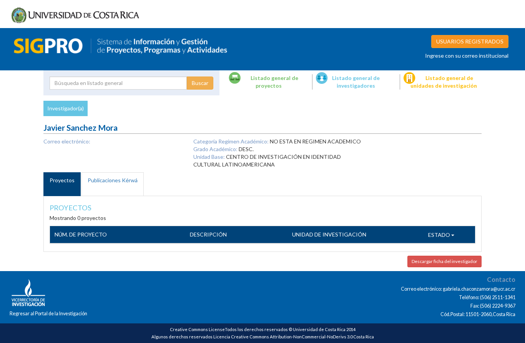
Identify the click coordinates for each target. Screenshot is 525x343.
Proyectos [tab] (62, 180)
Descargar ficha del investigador (444, 261)
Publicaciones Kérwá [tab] (113, 180)
